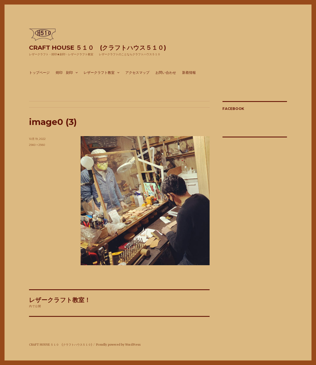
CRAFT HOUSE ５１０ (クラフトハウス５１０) (97, 47)
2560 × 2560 (37, 144)
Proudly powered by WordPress (118, 345)
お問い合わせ (165, 73)
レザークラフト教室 (99, 73)
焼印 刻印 (64, 73)
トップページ (39, 73)
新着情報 (189, 73)
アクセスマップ (137, 73)
